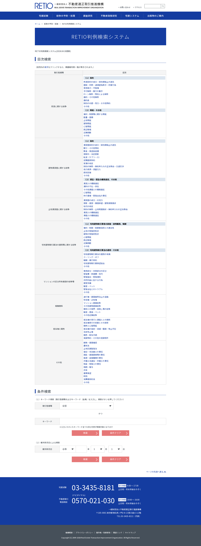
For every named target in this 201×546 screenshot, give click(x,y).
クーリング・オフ (91, 257)
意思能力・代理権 (91, 88)
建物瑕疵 (87, 123)
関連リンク (117, 532)
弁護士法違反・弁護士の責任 (96, 361)
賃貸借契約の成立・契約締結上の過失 (100, 145)
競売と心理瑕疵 (90, 325)
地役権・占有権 (90, 299)
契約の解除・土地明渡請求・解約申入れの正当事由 (106, 209)
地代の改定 (88, 206)
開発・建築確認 (90, 342)
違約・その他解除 (91, 97)
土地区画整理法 (90, 348)
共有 (85, 370)
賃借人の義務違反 (91, 215)
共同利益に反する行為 (93, 280)
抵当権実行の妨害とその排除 (96, 322)
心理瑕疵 (87, 126)
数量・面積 (88, 117)
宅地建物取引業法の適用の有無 (97, 254)
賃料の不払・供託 (91, 186)
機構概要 (69, 532)
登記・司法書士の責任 (93, 351)
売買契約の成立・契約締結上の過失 (99, 81)
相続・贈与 (88, 367)
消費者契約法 (89, 379)
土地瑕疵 (87, 120)
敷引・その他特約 (91, 148)
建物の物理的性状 (91, 234)
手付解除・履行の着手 (93, 91)
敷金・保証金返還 (91, 151)
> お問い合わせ (124, 7)
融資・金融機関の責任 (93, 358)
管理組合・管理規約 (92, 277)
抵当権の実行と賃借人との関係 (97, 319)
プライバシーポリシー (84, 532)
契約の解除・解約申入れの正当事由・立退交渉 (104, 166)
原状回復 (87, 172)
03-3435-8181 (93, 487)
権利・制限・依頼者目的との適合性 (99, 227)
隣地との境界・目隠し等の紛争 (97, 309)
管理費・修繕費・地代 (93, 274)
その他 (86, 106)
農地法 (86, 345)
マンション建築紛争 (92, 303)
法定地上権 (88, 331)
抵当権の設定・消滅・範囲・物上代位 (100, 328)
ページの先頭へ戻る (154, 471)
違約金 (86, 100)
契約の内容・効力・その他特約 (97, 103)
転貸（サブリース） (92, 157)
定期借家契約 (89, 160)
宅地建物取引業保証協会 (94, 263)
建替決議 (87, 283)
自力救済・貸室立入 (92, 169)
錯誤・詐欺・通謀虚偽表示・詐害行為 (100, 85)
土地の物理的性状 (91, 231)
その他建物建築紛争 (92, 306)
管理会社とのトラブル (93, 289)
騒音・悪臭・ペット (92, 312)
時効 (85, 376)
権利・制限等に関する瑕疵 (95, 114)
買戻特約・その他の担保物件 (96, 338)
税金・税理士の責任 (92, 364)
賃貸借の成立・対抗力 (93, 200)
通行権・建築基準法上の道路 (96, 296)
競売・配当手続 (90, 335)
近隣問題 (87, 132)
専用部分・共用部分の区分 (95, 271)
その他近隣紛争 (90, 315)
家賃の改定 (88, 163)
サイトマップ (130, 532)
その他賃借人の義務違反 (94, 189)
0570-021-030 (93, 498)
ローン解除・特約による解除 (96, 94)
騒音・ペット (89, 286)
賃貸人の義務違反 (91, 183)
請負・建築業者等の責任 (94, 354)
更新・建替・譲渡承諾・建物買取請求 (100, 203)
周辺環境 (87, 129)
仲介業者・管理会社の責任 (95, 195)
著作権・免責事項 (103, 532)
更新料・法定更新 (91, 154)
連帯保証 (87, 373)
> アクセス (137, 7)
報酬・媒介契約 (90, 260)
